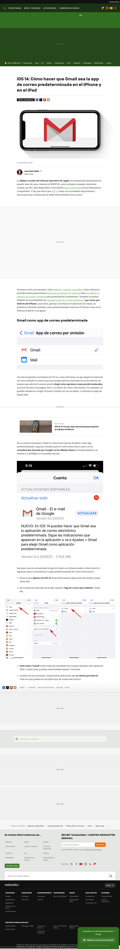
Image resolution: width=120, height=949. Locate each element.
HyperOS (77, 63)
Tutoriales (32, 687)
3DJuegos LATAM (27, 926)
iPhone (46, 853)
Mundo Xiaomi (10, 911)
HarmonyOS (27, 63)
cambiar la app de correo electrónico (65, 300)
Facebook (37, 99)
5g (25, 853)
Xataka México (10, 926)
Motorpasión (74, 896)
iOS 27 (90, 826)
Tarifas (49, 63)
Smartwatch (59, 63)
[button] (33, 171)
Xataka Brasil (10, 929)
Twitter (115, 8)
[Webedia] (114, 1)
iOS (68, 687)
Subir (108, 885)
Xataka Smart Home (10, 907)
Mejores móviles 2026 (36, 826)
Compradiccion (91, 903)
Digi (36, 63)
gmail (60, 687)
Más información (77, 946)
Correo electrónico (47, 687)
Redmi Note (98, 63)
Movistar (8, 842)
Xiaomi (45, 842)
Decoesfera (89, 899)
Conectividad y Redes (49, 858)
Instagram (107, 8)
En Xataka (60, 424)
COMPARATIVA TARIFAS (69, 8)
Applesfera (9, 903)
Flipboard (103, 8)
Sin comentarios (27, 100)
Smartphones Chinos (29, 858)
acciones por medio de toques (62, 293)
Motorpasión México (74, 927)
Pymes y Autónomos (105, 900)
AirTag (109, 63)
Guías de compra (31, 846)
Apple (26, 842)
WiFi (68, 63)
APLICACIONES (49, 8)
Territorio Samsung (47, 847)
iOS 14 (54, 191)
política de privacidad (93, 849)
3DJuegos (25, 896)
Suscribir (100, 844)
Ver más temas (12, 866)
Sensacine (41, 896)
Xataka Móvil (10, 899)
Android (8, 853)
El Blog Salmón (106, 896)
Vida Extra (25, 899)
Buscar (111, 876)
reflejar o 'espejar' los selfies (67, 289)
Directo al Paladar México (60, 927)
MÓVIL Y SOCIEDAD (32, 8)
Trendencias (89, 896)
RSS (90, 863)
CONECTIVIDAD (14, 8)
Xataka (8, 896)
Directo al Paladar (60, 896)
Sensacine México (41, 927)
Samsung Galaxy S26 (55, 826)
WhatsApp (87, 63)
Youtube (111, 8)
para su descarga (72, 187)
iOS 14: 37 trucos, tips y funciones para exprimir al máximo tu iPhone (77, 428)
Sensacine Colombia (41, 932)
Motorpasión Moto (74, 900)
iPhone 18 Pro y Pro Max (75, 826)
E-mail (48, 99)
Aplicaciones (10, 846)
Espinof (40, 899)
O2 (42, 63)
